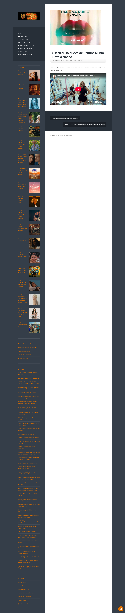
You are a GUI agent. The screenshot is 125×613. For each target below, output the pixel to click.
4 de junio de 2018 (58, 60)
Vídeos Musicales (23, 358)
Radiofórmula (22, 36)
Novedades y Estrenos (25, 48)
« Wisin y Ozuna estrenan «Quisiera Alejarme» (65, 118)
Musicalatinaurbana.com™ (63, 135)
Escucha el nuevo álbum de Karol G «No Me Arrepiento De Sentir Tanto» (23, 102)
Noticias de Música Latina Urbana (27, 347)
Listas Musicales (23, 39)
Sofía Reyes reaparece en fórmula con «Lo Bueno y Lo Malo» (22, 312)
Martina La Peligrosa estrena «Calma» (22, 254)
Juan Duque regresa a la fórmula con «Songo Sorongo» (21, 144)
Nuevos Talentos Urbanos (26, 45)
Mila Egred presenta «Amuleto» (21, 128)
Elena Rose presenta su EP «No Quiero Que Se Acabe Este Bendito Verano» (22, 298)
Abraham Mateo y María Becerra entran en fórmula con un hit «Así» (22, 158)
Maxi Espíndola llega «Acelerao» (27, 531)
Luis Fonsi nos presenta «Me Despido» (22, 86)
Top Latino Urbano (24, 42)
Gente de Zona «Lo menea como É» (23, 324)
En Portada (21, 33)
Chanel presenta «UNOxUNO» (26, 434)
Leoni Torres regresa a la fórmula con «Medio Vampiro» (21, 214)
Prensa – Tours (22, 51)
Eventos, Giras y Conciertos (26, 344)
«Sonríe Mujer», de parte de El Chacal (28, 557)
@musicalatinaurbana (25, 54)
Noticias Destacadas (24, 351)
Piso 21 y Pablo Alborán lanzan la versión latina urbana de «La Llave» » (85, 124)
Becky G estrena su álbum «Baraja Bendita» (23, 72)
